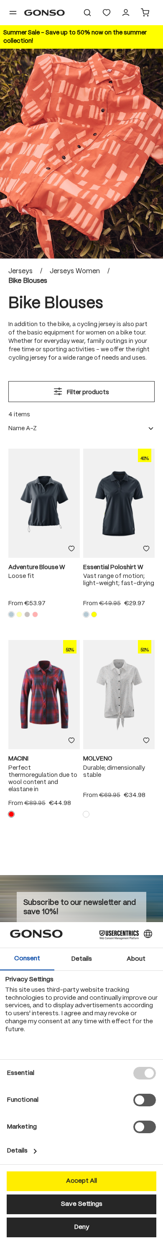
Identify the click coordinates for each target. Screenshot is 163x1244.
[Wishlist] (106, 12)
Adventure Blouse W (36, 567)
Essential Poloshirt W (113, 567)
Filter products (87, 392)
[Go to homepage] (44, 12)
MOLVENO (97, 759)
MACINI (18, 759)
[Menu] (13, 12)
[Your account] (125, 12)
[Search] (87, 12)
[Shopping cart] (145, 12)
